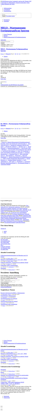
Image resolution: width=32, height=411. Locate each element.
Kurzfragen (9, 221)
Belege (2, 372)
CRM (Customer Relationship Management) (11, 218)
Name (3, 280)
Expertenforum (7, 11)
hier (16, 278)
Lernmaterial (7, 9)
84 (17, 53)
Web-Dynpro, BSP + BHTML (19, 209)
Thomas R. (8, 53)
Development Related (9, 222)
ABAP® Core (15, 208)
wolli (9, 381)
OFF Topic (3, 221)
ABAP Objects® (23, 208)
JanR (9, 385)
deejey (9, 264)
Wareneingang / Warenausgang (8, 295)
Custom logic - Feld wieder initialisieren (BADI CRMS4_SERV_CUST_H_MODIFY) (12, 383)
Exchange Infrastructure (18, 214)
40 (19, 53)
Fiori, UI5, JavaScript (11, 212)
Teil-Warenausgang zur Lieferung (9, 298)
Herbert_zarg (11, 376)
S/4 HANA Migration (17, 221)
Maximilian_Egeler (6, 294)
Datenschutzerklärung (6, 287)
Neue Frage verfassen (6, 204)
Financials (25, 215)
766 (15, 53)
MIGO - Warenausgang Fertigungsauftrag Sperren (15, 29)
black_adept (10, 258)
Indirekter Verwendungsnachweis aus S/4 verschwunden (14, 375)
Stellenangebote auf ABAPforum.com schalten (12, 84)
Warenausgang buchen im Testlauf (9, 301)
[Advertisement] (16, 104)
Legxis (3, 302)
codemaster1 (11, 266)
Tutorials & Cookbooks (14, 207)
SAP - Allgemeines (24, 219)
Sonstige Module (10, 219)
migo (5, 232)
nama (3, 300)
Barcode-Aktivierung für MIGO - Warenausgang (13, 293)
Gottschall (4, 297)
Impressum (6, 396)
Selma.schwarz (12, 269)
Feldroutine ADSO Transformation (9, 265)
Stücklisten (3, 268)
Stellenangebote (7, 8)
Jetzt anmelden (4, 283)
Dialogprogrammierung (6, 209)
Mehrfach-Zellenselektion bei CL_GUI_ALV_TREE (14, 259)
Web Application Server (10, 215)
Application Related (20, 222)
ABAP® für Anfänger (6, 208)
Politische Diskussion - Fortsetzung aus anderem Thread (14, 262)
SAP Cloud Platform (21, 212)
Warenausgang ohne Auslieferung (9, 304)
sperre (5, 231)
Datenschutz (7, 397)
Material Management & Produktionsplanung (20, 216)
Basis (17, 215)
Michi (3, 305)
